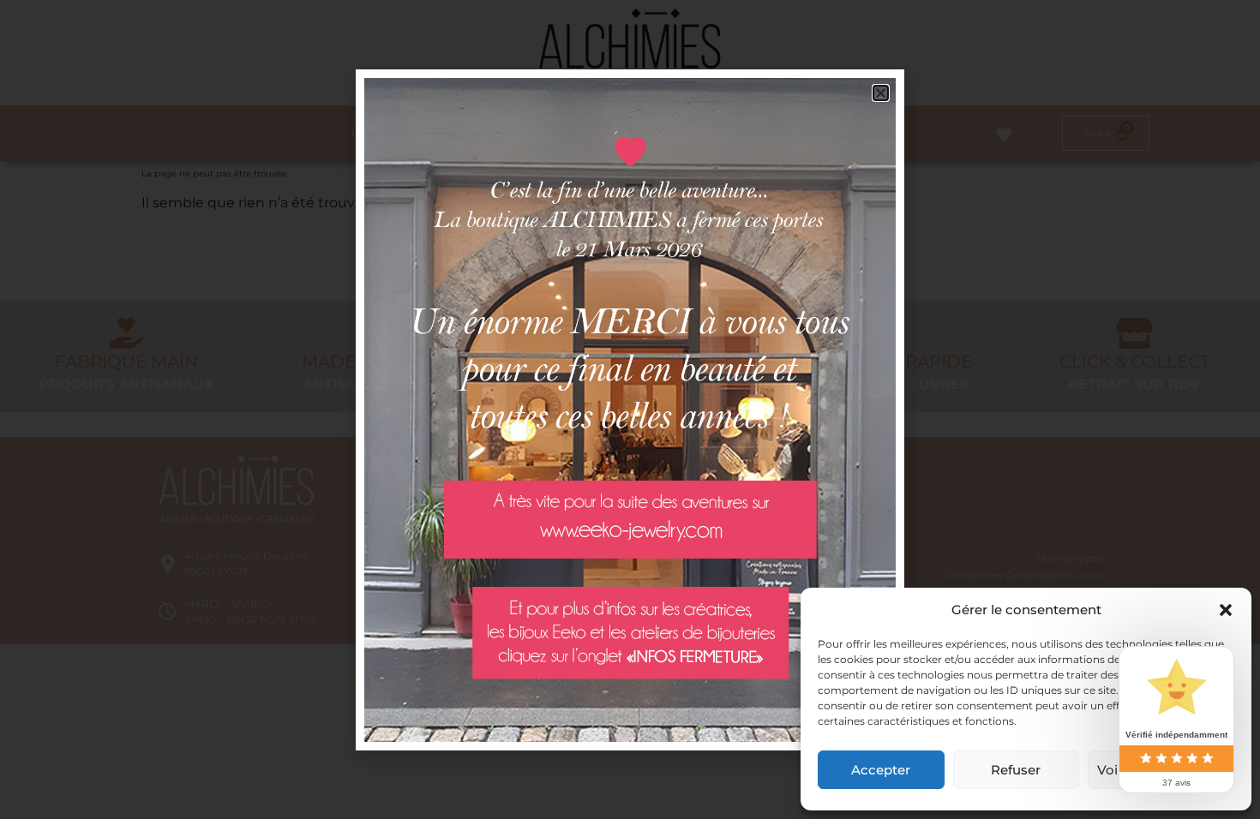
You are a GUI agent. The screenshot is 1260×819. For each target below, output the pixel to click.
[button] (1225, 610)
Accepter (880, 770)
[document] (630, 409)
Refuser (1016, 770)
